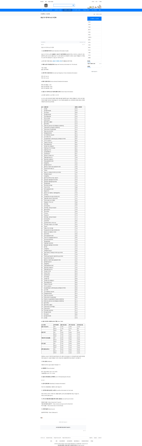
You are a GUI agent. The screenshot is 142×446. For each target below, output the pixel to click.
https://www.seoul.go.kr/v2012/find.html (63, 403)
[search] (73, 5)
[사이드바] (100, 10)
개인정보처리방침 (49, 437)
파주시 (89, 42)
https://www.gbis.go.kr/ (47, 395)
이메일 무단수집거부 (57, 437)
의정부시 (89, 37)
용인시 (89, 29)
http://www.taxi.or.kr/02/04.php (55, 405)
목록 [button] (84, 44)
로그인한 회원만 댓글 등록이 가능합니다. (63, 427)
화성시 (89, 47)
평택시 (89, 39)
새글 (46, 1)
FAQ (96, 1)
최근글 (88, 61)
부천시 (89, 34)
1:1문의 (100, 1)
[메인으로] (42, 10)
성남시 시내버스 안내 (91, 63)
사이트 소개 (42, 437)
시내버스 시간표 (99, 14)
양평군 (89, 57)
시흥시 (89, 52)
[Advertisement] (49, 29)
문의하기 (100, 437)
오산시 (89, 55)
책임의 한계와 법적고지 (66, 437)
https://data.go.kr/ (53, 412)
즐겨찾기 (42, 1)
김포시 (89, 24)
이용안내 (95, 437)
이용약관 (90, 437)
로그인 (93, 1)
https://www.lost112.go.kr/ (54, 402)
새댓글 (88, 66)
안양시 (89, 32)
